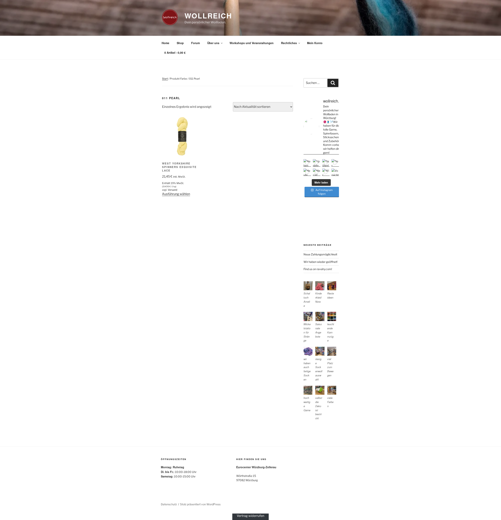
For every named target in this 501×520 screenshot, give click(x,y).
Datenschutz (169, 504)
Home (165, 43)
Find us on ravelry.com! (318, 269)
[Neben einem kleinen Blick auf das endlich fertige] (307, 163)
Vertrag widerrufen (250, 516)
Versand (172, 189)
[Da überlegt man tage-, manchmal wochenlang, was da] (326, 163)
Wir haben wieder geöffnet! (320, 261)
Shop (180, 43)
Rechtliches (289, 43)
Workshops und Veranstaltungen (252, 43)
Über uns (213, 43)
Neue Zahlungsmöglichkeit (320, 254)
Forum (195, 43)
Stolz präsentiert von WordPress (200, 504)
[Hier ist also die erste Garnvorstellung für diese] (316, 172)
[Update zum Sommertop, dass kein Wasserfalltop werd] (316, 163)
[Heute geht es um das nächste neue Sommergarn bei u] (307, 172)
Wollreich (208, 15)
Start (165, 78)
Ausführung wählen (176, 194)
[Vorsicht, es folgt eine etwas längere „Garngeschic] (335, 172)
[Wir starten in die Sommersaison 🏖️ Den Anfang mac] (326, 172)
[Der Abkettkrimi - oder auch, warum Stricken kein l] (335, 163)
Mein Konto (315, 43)
